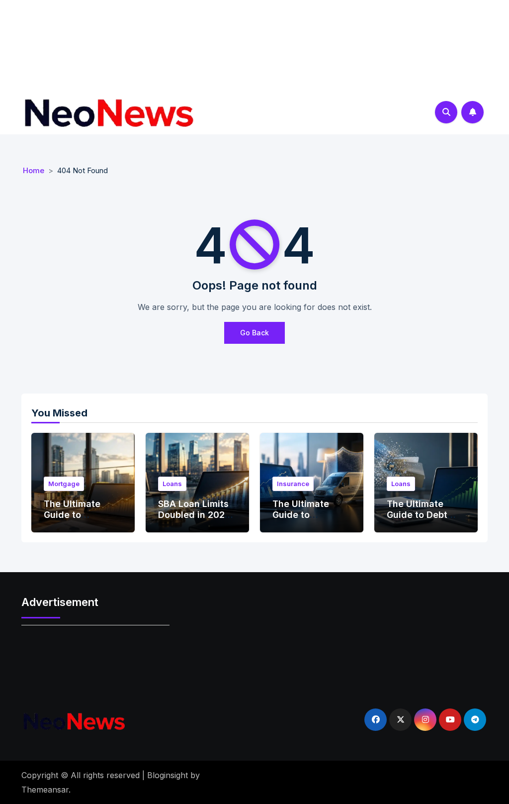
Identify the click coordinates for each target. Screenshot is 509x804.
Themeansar (45, 790)
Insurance (293, 484)
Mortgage (64, 484)
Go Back (254, 332)
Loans (172, 484)
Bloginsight (167, 775)
